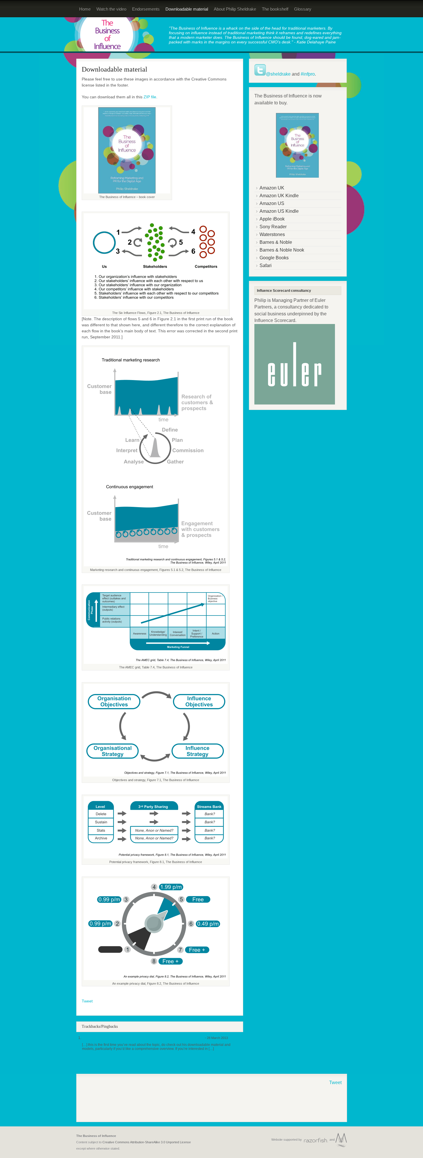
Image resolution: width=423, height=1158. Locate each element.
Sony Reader (273, 226)
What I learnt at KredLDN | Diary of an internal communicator (143, 1037)
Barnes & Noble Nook (282, 250)
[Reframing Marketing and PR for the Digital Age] (112, 51)
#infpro (308, 74)
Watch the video (111, 9)
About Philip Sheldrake (235, 9)
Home (85, 9)
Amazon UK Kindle (279, 195)
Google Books (274, 257)
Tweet (87, 1001)
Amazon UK (272, 187)
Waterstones (272, 234)
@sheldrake (278, 74)
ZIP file (150, 97)
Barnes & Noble (276, 242)
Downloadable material (186, 9)
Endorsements (146, 9)
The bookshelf (275, 9)
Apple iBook (272, 218)
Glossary (302, 9)
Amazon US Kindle (279, 211)
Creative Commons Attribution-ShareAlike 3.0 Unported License (146, 1142)
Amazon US (272, 203)
